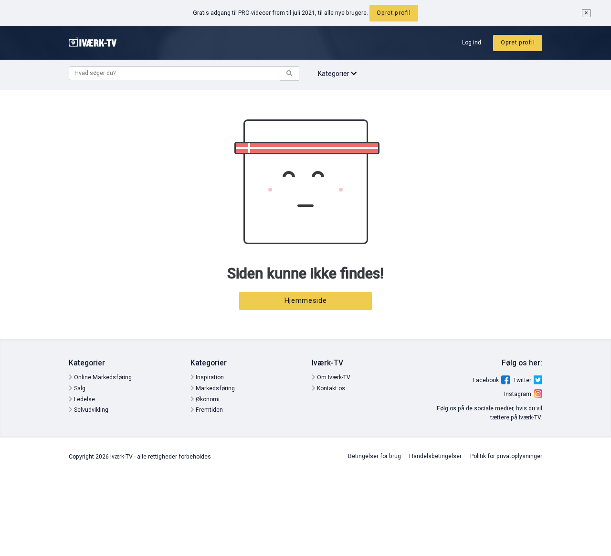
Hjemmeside (305, 300)
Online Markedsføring (102, 377)
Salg (79, 388)
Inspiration (209, 377)
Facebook (486, 380)
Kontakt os (330, 388)
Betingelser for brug (374, 456)
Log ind (471, 42)
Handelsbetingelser (435, 456)
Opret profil (394, 13)
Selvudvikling (90, 409)
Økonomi (207, 399)
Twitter (522, 380)
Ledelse (84, 399)
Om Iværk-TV (333, 377)
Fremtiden (208, 409)
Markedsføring (214, 388)
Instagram (517, 394)
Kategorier (334, 73)
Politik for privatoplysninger (506, 456)
